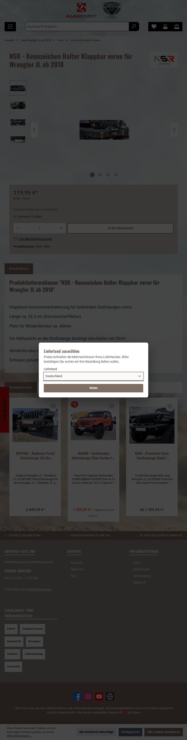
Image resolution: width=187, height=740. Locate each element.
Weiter (93, 388)
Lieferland (50, 369)
